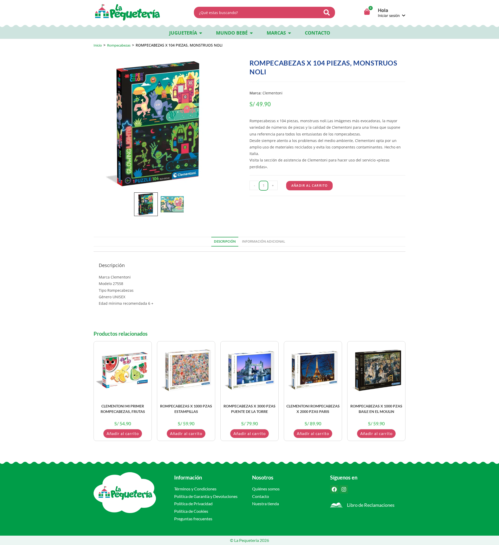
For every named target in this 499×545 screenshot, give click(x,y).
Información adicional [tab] (263, 241)
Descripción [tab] (225, 241)
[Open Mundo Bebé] (251, 32)
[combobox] (257, 12)
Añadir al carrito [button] (123, 433)
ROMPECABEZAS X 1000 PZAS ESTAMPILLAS (186, 409)
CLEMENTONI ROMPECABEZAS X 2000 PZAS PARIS (313, 409)
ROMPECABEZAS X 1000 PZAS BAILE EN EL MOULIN (376, 409)
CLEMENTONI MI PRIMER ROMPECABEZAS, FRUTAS (123, 409)
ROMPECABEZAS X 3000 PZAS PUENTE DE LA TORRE (249, 409)
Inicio (98, 45)
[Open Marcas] (289, 32)
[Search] (328, 12)
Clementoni (272, 92)
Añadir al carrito (309, 185)
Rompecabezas (118, 45)
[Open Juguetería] (200, 32)
